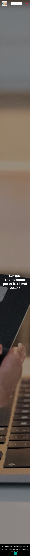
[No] (28, 550)
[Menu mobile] (27, 3)
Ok (15, 553)
